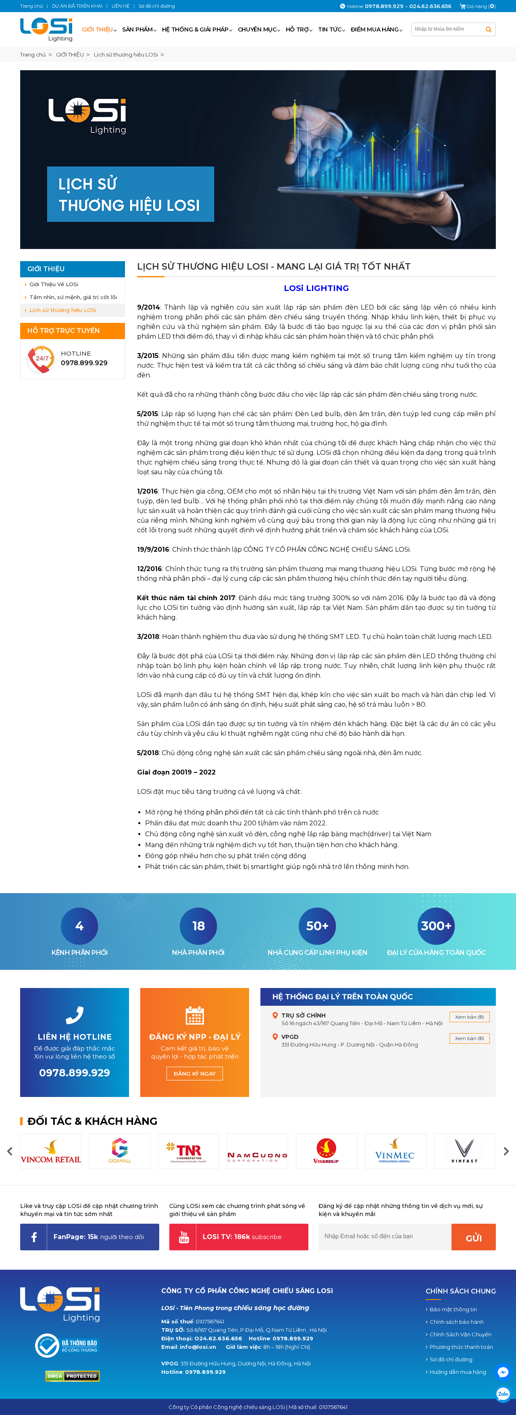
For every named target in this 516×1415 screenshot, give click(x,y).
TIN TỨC (329, 29)
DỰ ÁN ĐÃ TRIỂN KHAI (77, 6)
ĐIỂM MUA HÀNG (375, 29)
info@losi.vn (198, 1347)
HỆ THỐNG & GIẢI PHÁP (195, 29)
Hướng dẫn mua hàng (458, 1372)
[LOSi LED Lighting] (49, 29)
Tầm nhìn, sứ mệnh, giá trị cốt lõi (73, 297)
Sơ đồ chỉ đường (451, 1359)
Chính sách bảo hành (457, 1322)
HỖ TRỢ (297, 29)
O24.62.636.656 (218, 1338)
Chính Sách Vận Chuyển (460, 1334)
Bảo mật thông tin (453, 1309)
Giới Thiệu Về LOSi (53, 284)
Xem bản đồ (469, 1017)
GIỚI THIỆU (97, 29)
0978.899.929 (293, 1338)
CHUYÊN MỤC (257, 29)
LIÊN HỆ (120, 6)
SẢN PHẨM (137, 29)
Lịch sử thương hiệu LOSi (62, 310)
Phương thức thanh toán (461, 1347)
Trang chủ (33, 54)
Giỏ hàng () (481, 6)
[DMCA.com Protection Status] (72, 1380)
